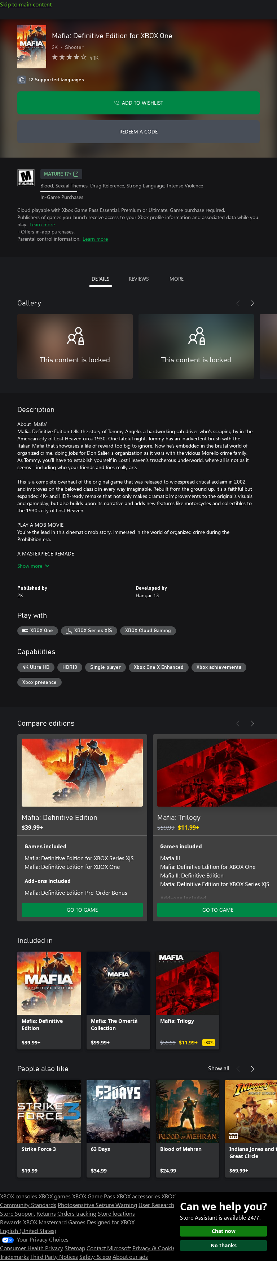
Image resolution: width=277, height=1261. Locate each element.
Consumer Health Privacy (31, 1248)
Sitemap (75, 1248)
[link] (49, 1000)
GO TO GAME (82, 909)
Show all (218, 1068)
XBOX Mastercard (45, 1222)
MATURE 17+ (57, 174)
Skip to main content (26, 4)
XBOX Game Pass (93, 1196)
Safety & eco (95, 1256)
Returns (46, 1213)
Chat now (224, 1231)
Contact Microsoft (109, 1248)
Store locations (116, 1213)
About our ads (130, 1256)
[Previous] (238, 303)
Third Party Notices (54, 1256)
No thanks (224, 1245)
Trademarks (14, 1256)
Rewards (11, 1222)
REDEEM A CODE (138, 131)
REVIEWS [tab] (139, 278)
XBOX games (55, 1196)
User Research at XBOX (167, 1204)
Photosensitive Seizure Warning (97, 1204)
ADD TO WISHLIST (142, 102)
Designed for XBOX (111, 1222)
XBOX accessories (138, 1196)
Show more (29, 565)
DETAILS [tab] (100, 278)
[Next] (252, 303)
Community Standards (28, 1204)
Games (76, 1222)
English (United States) (28, 1230)
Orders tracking (76, 1213)
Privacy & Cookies (155, 1248)
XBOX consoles (18, 1196)
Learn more (42, 224)
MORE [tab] (177, 278)
